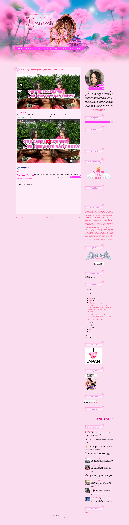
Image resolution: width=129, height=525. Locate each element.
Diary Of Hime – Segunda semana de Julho (98, 305)
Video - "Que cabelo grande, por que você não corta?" (100, 313)
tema (109, 236)
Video (112, 238)
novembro (91, 295)
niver (102, 232)
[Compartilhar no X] (61, 177)
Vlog (99, 239)
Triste (90, 238)
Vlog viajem (103, 239)
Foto (101, 223)
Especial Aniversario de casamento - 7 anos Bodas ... (100, 307)
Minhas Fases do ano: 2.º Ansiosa (99, 230)
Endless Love (99, 219)
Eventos (94, 221)
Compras (107, 214)
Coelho (99, 214)
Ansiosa (96, 212)
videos (30, 178)
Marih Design (76, 517)
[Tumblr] (111, 420)
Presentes (103, 235)
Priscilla (86, 236)
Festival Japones (96, 223)
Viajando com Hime (103, 238)
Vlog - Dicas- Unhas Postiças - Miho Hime (98, 445)
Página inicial (49, 217)
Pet (91, 235)
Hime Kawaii (110, 224)
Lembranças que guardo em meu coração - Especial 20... (100, 317)
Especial (111, 219)
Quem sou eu (88, 514)
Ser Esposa (96, 236)
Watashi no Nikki (109, 239)
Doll (92, 219)
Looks (86, 227)
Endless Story (105, 219)
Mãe (99, 227)
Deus (89, 215)
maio (102, 227)
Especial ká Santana (99, 220)
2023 (88, 211)
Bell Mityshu (59, 517)
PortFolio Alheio (96, 235)
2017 (88, 291)
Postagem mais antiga (75, 217)
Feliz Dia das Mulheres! (93, 474)
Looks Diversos (92, 227)
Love (98, 227)
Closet (96, 214)
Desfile (86, 215)
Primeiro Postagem (109, 235)
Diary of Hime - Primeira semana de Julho (97, 309)
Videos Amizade (92, 239)
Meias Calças (110, 227)
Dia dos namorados (104, 215)
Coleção (103, 214)
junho (90, 322)
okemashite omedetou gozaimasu (106, 233)
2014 (88, 335)
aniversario (111, 211)
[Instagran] (104, 420)
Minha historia (100, 229)
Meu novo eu (94, 229)
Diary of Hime (105, 217)
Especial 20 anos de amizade (90, 220)
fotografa (104, 223)
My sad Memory (97, 232)
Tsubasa (92, 238)
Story (99, 236)
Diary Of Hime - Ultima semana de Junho (97, 314)
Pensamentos (87, 235)
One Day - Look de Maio (96, 458)
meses (86, 229)
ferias (88, 223)
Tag (106, 236)
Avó (98, 212)
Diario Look (93, 217)
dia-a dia (110, 215)
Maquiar (104, 227)
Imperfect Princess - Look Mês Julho (96, 304)
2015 (88, 333)
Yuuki (92, 240)
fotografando (110, 223)
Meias (107, 227)
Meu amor (90, 229)
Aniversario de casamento (89, 212)
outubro (91, 296)
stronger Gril (103, 236)
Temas (111, 236)
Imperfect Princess (88, 226)
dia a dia (92, 215)
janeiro (90, 331)
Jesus (106, 226)
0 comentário (75, 177)
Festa (91, 223)
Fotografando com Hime (91, 224)
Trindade (86, 238)
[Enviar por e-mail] (58, 177)
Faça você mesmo (99, 221)
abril (90, 325)
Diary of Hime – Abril (95, 480)
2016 (86, 211)
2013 (88, 337)
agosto (90, 300)
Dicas (90, 219)
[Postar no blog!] (59, 177)
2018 (88, 289)
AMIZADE (101, 211)
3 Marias (91, 211)
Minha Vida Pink (108, 229)
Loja (109, 226)
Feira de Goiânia (106, 221)
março (90, 327)
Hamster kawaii (104, 224)
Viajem (109, 238)
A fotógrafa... (93, 489)
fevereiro (91, 329)
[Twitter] (107, 420)
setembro (91, 298)
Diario (87, 217)
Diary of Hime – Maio (95, 497)
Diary (98, 217)
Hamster (99, 224)
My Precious (90, 232)
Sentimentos (90, 236)
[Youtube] (97, 420)
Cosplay (111, 214)
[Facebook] (100, 420)
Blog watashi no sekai (103, 212)
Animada (106, 211)
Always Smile (96, 211)
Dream (95, 219)
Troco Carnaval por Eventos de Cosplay (96, 452)
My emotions (108, 230)
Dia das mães (97, 215)
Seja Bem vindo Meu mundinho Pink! (94, 438)
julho (90, 302)
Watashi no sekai (88, 240)
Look (111, 226)
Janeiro (103, 226)
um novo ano (96, 238)
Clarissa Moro (92, 214)
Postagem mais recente (21, 217)
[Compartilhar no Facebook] (62, 177)
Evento (91, 221)
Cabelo (26, 178)
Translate (94, 402)
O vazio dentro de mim (93, 233)
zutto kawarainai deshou (97, 240)
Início (86, 512)
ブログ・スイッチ (99, 412)
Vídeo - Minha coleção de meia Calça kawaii (98, 319)
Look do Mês (90, 431)
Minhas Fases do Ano (89, 230)
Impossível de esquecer (96, 226)
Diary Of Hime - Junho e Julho (97, 465)
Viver (97, 239)
